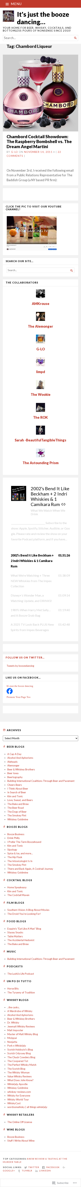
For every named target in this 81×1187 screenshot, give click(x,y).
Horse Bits (13, 988)
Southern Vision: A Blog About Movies (28, 909)
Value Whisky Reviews (19, 1076)
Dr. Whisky (13, 1022)
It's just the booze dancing (20, 686)
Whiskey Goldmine (17, 819)
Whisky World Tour (18, 1099)
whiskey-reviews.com (19, 1091)
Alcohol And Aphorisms (20, 757)
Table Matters (15, 936)
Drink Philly (13, 837)
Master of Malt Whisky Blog (22, 1034)
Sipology (12, 849)
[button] (40, 561)
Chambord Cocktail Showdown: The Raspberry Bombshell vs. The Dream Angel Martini (39, 141)
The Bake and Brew (18, 803)
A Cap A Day (14, 754)
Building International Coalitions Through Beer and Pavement (40, 780)
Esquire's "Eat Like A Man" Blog (24, 928)
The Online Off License (19, 1122)
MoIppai (12, 1037)
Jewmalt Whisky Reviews (21, 1026)
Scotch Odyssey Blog (19, 1053)
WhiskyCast (14, 1103)
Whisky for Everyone (18, 1095)
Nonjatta (12, 1041)
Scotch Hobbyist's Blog (20, 1049)
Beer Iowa (12, 773)
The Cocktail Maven (18, 895)
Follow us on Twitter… (25, 657)
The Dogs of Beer (17, 811)
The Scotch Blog (16, 1068)
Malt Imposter (15, 1030)
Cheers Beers (14, 784)
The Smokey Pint (16, 815)
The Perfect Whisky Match (21, 1064)
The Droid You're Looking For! (24, 913)
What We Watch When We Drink (48, 512)
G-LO (14, 151)
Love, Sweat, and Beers (20, 800)
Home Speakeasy (17, 887)
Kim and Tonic (15, 796)
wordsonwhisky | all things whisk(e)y (27, 1107)
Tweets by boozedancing (20, 665)
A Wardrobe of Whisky (19, 1011)
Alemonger (13, 765)
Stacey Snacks (15, 932)
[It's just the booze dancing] (10, 693)
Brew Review (36, 1159)
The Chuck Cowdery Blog (21, 1057)
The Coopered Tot (17, 1061)
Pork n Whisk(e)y (16, 1045)
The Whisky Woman (18, 1072)
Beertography (15, 777)
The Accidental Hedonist (20, 940)
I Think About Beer (17, 788)
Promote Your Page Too (19, 697)
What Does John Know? (20, 1080)
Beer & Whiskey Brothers (21, 769)
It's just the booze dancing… (43, 18)
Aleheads (12, 761)
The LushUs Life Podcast (20, 973)
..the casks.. (13, 1007)
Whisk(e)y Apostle (17, 1084)
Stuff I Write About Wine (20, 1140)
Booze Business (15, 834)
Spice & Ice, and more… (20, 853)
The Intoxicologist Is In (19, 861)
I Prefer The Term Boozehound (24, 841)
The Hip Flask (14, 857)
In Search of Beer (16, 792)
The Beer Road (15, 807)
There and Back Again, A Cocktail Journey (30, 868)
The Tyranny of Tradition (21, 992)
